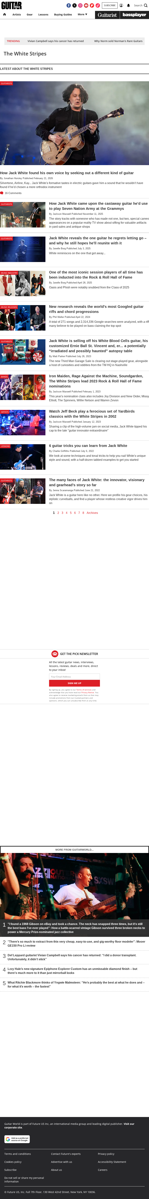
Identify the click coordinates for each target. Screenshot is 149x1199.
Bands (4, 376)
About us (56, 1170)
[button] (141, 5)
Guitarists (6, 83)
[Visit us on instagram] (80, 5)
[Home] (5, 14)
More (81, 14)
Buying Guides (63, 14)
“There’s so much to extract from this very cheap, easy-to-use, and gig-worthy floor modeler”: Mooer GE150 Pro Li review (76, 943)
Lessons (43, 14)
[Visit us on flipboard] (92, 5)
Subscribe (110, 5)
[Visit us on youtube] (86, 5)
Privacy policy (106, 1154)
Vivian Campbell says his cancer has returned (56, 41)
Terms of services (84, 689)
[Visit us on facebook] (69, 5)
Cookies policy (12, 1162)
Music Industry (9, 272)
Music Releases (9, 307)
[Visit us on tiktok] (98, 5)
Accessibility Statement (112, 1162)
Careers (102, 1170)
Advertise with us (61, 1162)
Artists (17, 14)
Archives (92, 512)
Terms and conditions (17, 1154)
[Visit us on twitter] (74, 5)
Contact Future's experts (66, 1154)
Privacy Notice (87, 692)
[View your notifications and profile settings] (128, 5)
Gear (30, 14)
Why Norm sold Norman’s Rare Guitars (118, 41)
